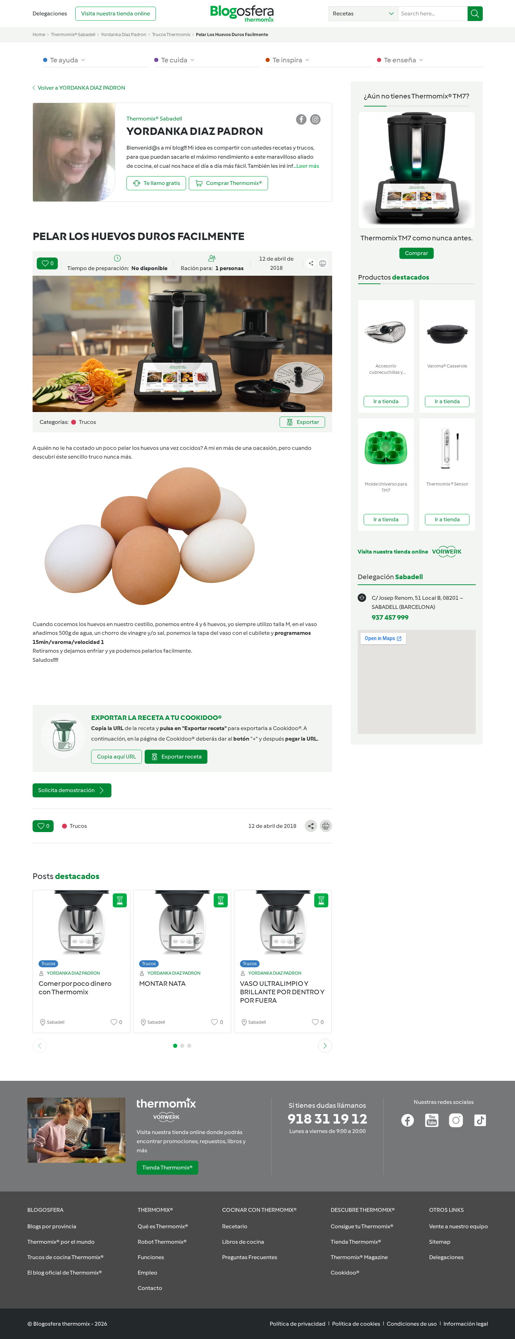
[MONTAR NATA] (182, 930)
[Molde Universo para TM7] (386, 448)
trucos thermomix (171, 34)
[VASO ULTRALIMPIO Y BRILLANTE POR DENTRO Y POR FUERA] (283, 930)
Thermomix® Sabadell (73, 34)
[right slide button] (325, 1046)
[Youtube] (432, 1120)
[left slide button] (40, 1046)
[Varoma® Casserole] (447, 330)
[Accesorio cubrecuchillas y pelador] (386, 330)
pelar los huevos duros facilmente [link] (232, 34)
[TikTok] (480, 1120)
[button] (363, 13)
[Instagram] (456, 1120)
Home (39, 34)
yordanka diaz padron (123, 34)
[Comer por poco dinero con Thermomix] (81, 930)
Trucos (48, 963)
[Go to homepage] (242, 13)
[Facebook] (408, 1120)
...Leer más (306, 166)
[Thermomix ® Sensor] (447, 448)
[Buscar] (475, 13)
